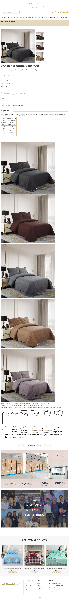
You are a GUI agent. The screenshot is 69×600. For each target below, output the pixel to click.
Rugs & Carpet (45, 17)
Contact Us (64, 17)
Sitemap (43, 598)
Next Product (23, 94)
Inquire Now (7, 94)
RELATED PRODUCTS (34, 540)
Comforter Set (29, 17)
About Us (56, 17)
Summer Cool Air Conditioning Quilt (34, 569)
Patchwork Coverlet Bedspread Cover (12, 569)
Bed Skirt (37, 17)
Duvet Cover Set (10, 17)
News (51, 17)
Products (29, 581)
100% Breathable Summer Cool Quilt (57, 569)
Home (3, 17)
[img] (18, 46)
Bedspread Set (20, 17)
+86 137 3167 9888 (58, 585)
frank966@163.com (57, 587)
